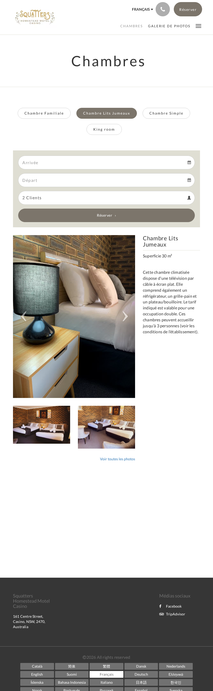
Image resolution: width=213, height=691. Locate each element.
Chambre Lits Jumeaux (106, 113)
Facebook (174, 606)
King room (104, 129)
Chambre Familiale (44, 113)
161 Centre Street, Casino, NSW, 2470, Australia (29, 621)
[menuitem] (131, 26)
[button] (198, 26)
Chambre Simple (166, 113)
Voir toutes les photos (117, 459)
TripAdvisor (175, 614)
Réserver (104, 215)
